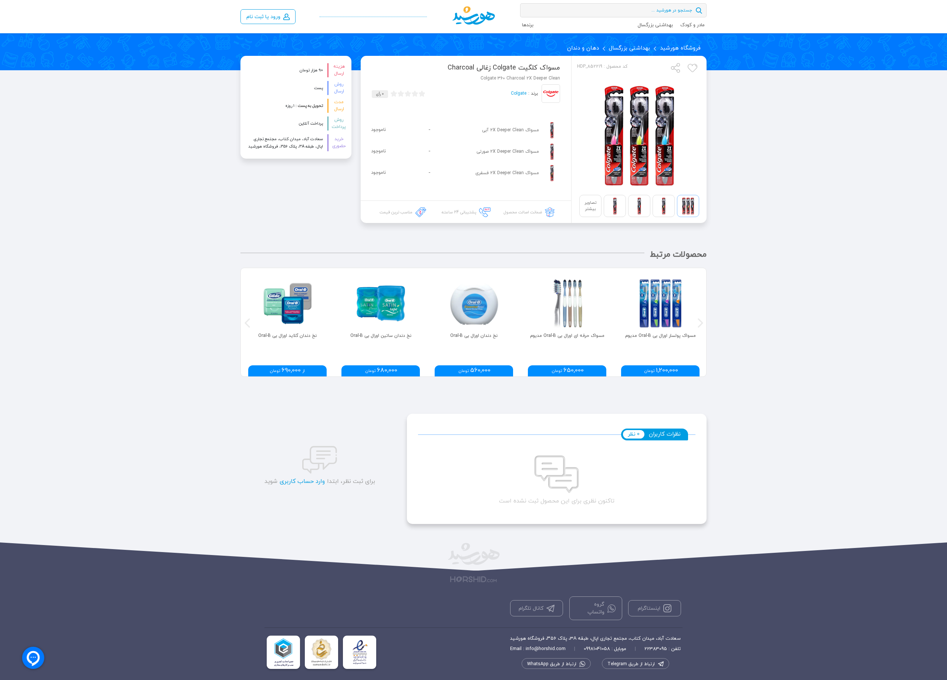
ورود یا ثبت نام (263, 16)
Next (699, 322)
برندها (527, 25)
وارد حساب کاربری (302, 481)
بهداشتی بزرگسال (655, 25)
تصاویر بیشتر (590, 206)
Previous (246, 322)
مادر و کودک (692, 25)
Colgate (518, 94)
